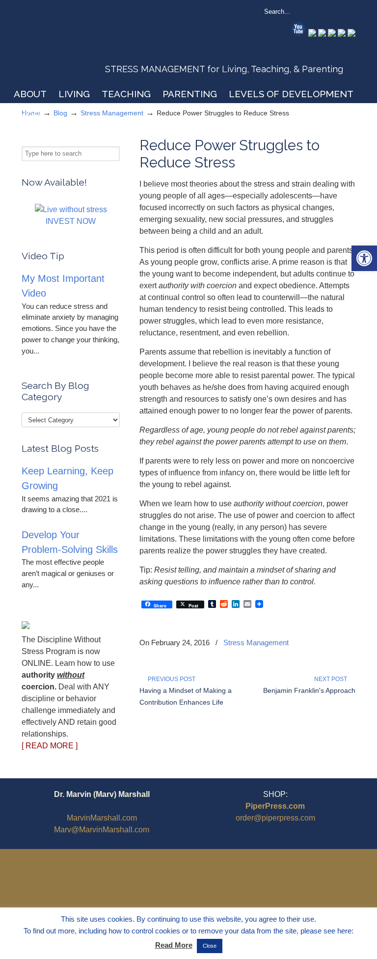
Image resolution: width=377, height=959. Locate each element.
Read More (173, 945)
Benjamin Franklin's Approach (309, 690)
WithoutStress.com (92, 45)
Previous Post (170, 679)
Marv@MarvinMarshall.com (101, 829)
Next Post (332, 679)
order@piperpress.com (275, 818)
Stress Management (256, 642)
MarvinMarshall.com (102, 818)
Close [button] (209, 946)
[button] (364, 258)
